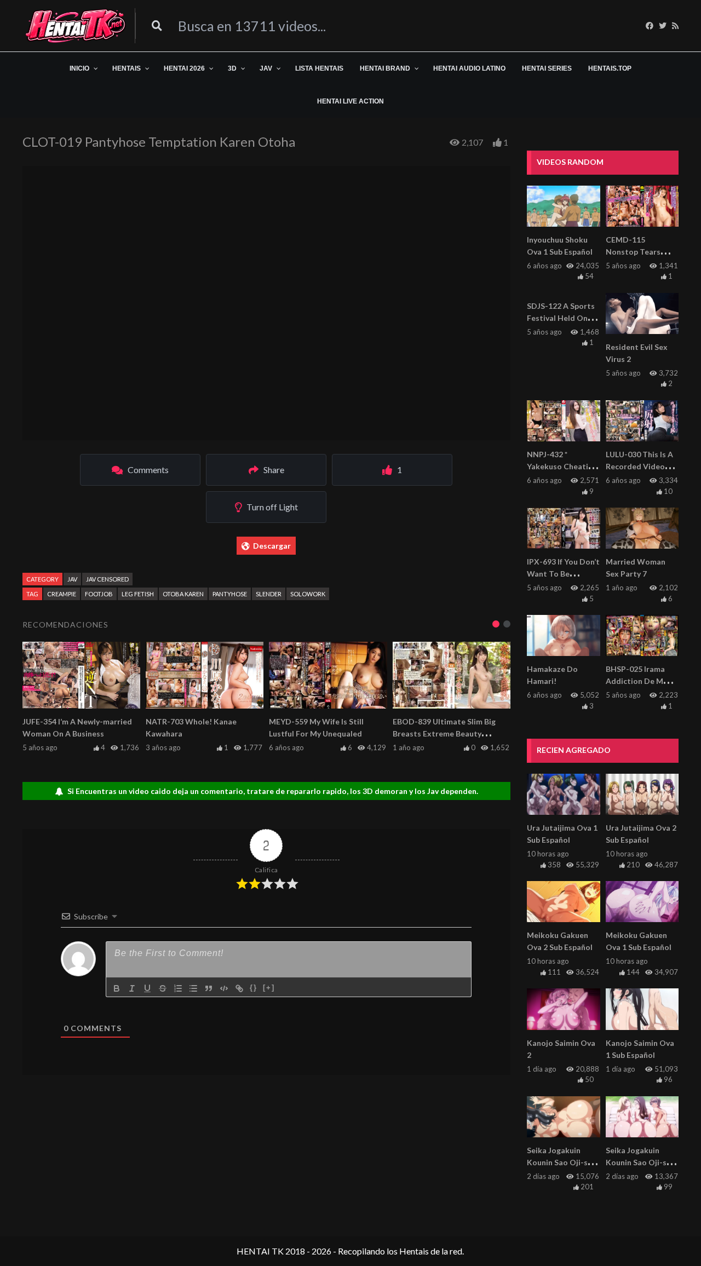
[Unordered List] (193, 988)
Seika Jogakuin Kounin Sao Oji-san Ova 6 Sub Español (640, 1162)
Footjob (99, 593)
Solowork (307, 593)
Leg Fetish (138, 593)
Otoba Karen (183, 593)
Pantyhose (229, 593)
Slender (268, 593)
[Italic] (132, 988)
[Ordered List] (178, 988)
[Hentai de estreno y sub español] (76, 25)
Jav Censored (107, 579)
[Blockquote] (208, 988)
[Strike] (162, 988)
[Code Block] (224, 988)
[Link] (239, 988)
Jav (72, 579)
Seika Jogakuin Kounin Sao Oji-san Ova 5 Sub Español (561, 1162)
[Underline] (147, 988)
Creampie (61, 593)
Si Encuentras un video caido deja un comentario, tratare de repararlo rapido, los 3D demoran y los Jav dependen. (272, 791)
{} (253, 987)
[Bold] (116, 988)
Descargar (272, 545)
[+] (269, 987)
